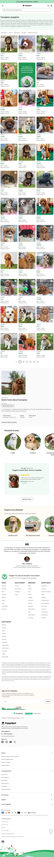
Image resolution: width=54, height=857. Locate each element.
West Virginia (5, 657)
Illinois (29, 586)
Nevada (3, 597)
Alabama (4, 625)
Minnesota (30, 600)
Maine (42, 594)
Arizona (17, 586)
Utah (3, 603)
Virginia (3, 654)
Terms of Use (4, 821)
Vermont (43, 618)
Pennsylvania (44, 612)
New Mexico (18, 589)
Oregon (3, 600)
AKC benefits (4, 780)
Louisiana (4, 639)
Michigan (30, 597)
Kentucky (4, 636)
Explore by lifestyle (5, 762)
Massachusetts (45, 600)
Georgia (3, 633)
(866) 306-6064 (8, 734)
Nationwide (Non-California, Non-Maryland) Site (12, 836)
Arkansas (4, 628)
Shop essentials (5, 765)
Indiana (30, 589)
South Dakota (31, 615)
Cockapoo (33, 453)
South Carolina (5, 648)
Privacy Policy (4, 824)
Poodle (13, 453)
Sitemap (3, 827)
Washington (5, 606)
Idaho (3, 591)
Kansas (30, 594)
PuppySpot (4, 717)
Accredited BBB (5, 830)
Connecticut (44, 586)
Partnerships (4, 786)
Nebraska (30, 606)
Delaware (43, 589)
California (4, 586)
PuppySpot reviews (6, 789)
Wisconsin (30, 618)
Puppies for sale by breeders (13, 717)
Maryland (43, 597)
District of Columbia (46, 591)
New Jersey (44, 606)
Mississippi (4, 642)
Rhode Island (44, 615)
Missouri (30, 603)
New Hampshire (45, 603)
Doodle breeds (12, 535)
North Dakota (31, 609)
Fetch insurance (5, 783)
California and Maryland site (7, 833)
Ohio (29, 612)
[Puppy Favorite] (15, 37)
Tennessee (4, 651)
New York (43, 609)
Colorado (4, 589)
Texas (16, 594)
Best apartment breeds (33, 535)
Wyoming (4, 609)
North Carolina (5, 645)
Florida (3, 631)
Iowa (29, 591)
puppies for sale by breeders (30, 578)
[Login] (51, 6)
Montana (4, 594)
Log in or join (4, 774)
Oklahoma (17, 591)
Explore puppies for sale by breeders (10, 756)
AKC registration (5, 777)
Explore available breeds (7, 759)
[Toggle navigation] (3, 6)
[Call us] (48, 6)
